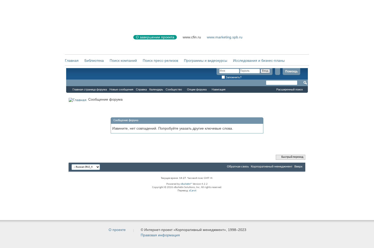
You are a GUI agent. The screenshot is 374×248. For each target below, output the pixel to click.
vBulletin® (186, 184)
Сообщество (174, 89)
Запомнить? (233, 77)
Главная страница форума (90, 89)
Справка (141, 89)
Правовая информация (160, 235)
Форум (76, 83)
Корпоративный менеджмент (271, 166)
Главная (72, 60)
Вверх (298, 166)
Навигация (218, 89)
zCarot (192, 190)
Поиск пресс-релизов (160, 60)
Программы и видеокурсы (205, 60)
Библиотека (94, 60)
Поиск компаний (123, 60)
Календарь (156, 89)
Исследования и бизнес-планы (259, 60)
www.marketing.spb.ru (224, 37)
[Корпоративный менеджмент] (94, 40)
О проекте (117, 230)
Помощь (291, 71)
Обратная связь (238, 166)
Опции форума (197, 89)
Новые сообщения (121, 89)
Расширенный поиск (289, 89)
